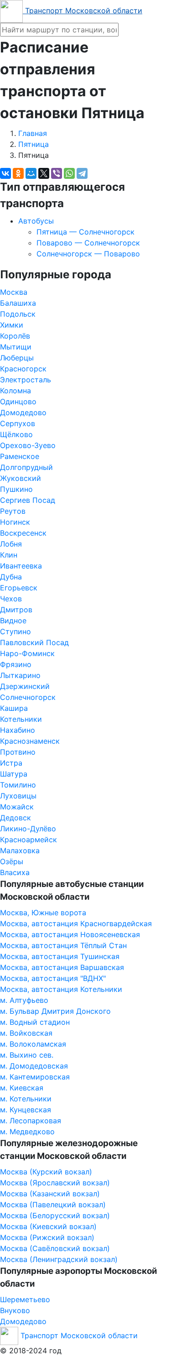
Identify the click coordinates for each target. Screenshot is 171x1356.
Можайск (17, 806)
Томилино (18, 784)
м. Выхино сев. (26, 1054)
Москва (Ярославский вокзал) (55, 1182)
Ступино (15, 631)
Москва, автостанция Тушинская (59, 956)
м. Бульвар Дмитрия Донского (55, 1011)
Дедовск (15, 817)
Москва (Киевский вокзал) (48, 1226)
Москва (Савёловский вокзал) (55, 1248)
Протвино (18, 751)
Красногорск (23, 368)
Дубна (11, 576)
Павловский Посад (34, 642)
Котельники (21, 719)
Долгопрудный (26, 467)
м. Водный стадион (35, 1022)
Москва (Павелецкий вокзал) (53, 1204)
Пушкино (16, 489)
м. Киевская (21, 1087)
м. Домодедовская (34, 1065)
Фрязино (15, 664)
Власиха (15, 872)
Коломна (15, 390)
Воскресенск (23, 532)
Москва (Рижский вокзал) (47, 1237)
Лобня (11, 543)
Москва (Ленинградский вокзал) (59, 1259)
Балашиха (18, 303)
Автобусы (36, 220)
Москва (13, 292)
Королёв (15, 335)
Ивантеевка (21, 565)
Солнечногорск (28, 697)
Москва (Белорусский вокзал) (55, 1215)
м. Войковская (26, 1033)
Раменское (19, 456)
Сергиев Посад (27, 500)
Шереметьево (25, 1299)
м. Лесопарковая (30, 1120)
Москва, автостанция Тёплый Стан (63, 945)
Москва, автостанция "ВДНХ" (53, 978)
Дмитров (16, 609)
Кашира (14, 708)
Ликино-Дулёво (28, 828)
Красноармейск (28, 839)
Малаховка (20, 850)
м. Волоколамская (33, 1043)
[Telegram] (82, 173)
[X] (43, 173)
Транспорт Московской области (82, 10)
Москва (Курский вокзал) (46, 1171)
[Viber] (56, 173)
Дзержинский (25, 686)
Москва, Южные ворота (43, 912)
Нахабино (17, 730)
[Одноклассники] (18, 173)
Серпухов (17, 423)
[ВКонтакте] (5, 173)
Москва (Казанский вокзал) (50, 1193)
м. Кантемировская (35, 1076)
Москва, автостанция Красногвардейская (76, 923)
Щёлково (16, 434)
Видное (13, 620)
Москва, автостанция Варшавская (62, 967)
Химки (11, 324)
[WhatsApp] (69, 173)
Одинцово (18, 401)
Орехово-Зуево (28, 445)
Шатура (13, 773)
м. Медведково (27, 1131)
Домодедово (23, 412)
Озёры (11, 861)
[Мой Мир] (31, 173)
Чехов (11, 598)
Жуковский (20, 478)
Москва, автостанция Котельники (61, 989)
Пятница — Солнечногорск (85, 231)
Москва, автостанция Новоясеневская (70, 934)
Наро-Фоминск (27, 653)
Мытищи (15, 346)
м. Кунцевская (25, 1109)
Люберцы (17, 357)
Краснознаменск (30, 741)
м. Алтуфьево (24, 1000)
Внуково (15, 1310)
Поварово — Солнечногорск (88, 242)
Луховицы (18, 795)
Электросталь (25, 379)
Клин (8, 554)
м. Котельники (26, 1098)
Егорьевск (18, 587)
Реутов (13, 511)
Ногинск (15, 522)
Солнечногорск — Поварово (88, 253)
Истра (11, 762)
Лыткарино (20, 675)
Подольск (18, 313)
